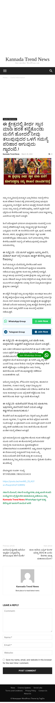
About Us (27, 693)
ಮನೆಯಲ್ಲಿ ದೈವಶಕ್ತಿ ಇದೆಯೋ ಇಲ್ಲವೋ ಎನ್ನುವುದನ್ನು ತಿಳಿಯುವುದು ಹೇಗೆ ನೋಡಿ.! (14, 553)
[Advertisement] (27, 27)
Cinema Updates (24, 688)
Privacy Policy (30, 690)
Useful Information (17, 77)
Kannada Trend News (11, 154)
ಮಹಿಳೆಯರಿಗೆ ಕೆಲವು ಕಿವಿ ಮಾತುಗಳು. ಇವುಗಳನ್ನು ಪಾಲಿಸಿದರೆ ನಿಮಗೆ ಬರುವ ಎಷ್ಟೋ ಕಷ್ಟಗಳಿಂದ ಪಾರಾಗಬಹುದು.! (25, 407)
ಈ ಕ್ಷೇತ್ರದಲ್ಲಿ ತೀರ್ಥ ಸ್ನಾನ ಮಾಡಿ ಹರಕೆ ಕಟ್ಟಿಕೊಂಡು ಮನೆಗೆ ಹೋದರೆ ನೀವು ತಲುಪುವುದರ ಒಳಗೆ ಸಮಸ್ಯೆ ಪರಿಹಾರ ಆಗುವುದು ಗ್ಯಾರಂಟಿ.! (25, 136)
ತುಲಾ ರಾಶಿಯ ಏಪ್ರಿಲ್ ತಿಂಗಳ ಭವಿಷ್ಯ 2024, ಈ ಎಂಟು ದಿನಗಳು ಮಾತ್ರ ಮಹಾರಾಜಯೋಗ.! (40, 554)
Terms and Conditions (14, 690)
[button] (4, 71)
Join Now (43, 321)
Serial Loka (38, 688)
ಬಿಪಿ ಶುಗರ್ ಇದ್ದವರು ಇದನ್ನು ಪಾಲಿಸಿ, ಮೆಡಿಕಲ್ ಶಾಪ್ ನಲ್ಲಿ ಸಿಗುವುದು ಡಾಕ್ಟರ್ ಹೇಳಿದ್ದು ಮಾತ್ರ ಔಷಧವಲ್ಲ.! (27, 256)
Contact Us (43, 690)
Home (5, 77)
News (13, 688)
